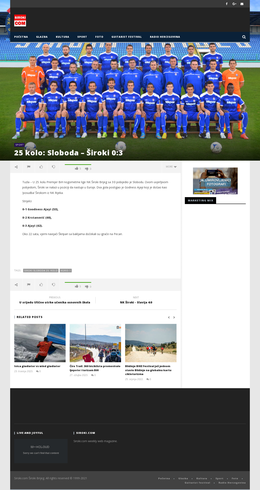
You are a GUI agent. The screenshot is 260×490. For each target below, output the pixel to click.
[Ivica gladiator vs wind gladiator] (40, 343)
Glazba (42, 37)
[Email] (242, 4)
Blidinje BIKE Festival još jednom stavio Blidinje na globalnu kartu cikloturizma (148, 370)
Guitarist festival (127, 37)
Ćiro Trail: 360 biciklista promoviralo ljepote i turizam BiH (95, 368)
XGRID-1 (66, 270)
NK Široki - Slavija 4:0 (136, 300)
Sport (82, 37)
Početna (21, 37)
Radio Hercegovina (165, 37)
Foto (99, 37)
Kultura (62, 37)
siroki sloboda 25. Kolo (41, 270)
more (170, 166)
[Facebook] (227, 4)
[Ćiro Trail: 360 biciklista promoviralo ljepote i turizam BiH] (95, 343)
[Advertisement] (170, 21)
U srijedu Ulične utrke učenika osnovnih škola (54, 300)
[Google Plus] (234, 4)
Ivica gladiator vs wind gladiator (37, 366)
